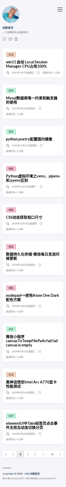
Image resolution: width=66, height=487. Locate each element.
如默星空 (8, 27)
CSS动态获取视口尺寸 (24, 217)
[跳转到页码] (43, 454)
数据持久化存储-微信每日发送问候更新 (32, 256)
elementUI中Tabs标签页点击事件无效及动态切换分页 (32, 425)
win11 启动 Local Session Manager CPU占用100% (26, 64)
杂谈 (11, 54)
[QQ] (16, 40)
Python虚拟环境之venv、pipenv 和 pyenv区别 (33, 178)
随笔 (11, 168)
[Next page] (60, 454)
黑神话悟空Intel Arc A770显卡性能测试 (31, 384)
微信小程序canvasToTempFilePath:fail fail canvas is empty (32, 340)
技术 (11, 90)
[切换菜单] (59, 9)
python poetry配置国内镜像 (29, 139)
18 (52, 454)
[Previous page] (6, 454)
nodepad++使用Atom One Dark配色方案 (32, 297)
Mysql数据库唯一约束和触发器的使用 (31, 100)
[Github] (5, 40)
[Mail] (10, 40)
